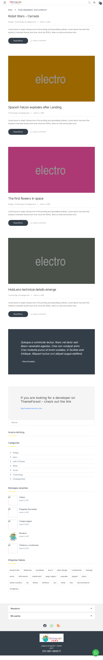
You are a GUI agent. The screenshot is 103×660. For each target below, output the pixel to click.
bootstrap (40, 570)
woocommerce (83, 583)
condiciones (77, 570)
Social (15, 470)
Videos (22, 497)
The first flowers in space (25, 198)
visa (71, 583)
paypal (75, 576)
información (23, 576)
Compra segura (25, 521)
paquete (64, 576)
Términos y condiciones (29, 545)
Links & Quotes (19, 461)
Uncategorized (30, 22)
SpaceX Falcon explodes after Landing (35, 107)
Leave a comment (39, 41)
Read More (18, 41)
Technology (18, 22)
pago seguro (51, 576)
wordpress (14, 589)
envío (12, 576)
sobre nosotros (16, 583)
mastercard (36, 576)
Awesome (28, 570)
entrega (89, 570)
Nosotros (23, 533)
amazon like (14, 570)
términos (45, 583)
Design (10, 22)
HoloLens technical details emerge (32, 289)
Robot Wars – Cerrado (23, 16)
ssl (27, 583)
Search (89, 2)
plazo (84, 576)
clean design (62, 570)
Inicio (10, 10)
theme (35, 583)
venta (63, 583)
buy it (50, 570)
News (15, 466)
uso (54, 583)
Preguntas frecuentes (28, 509)
